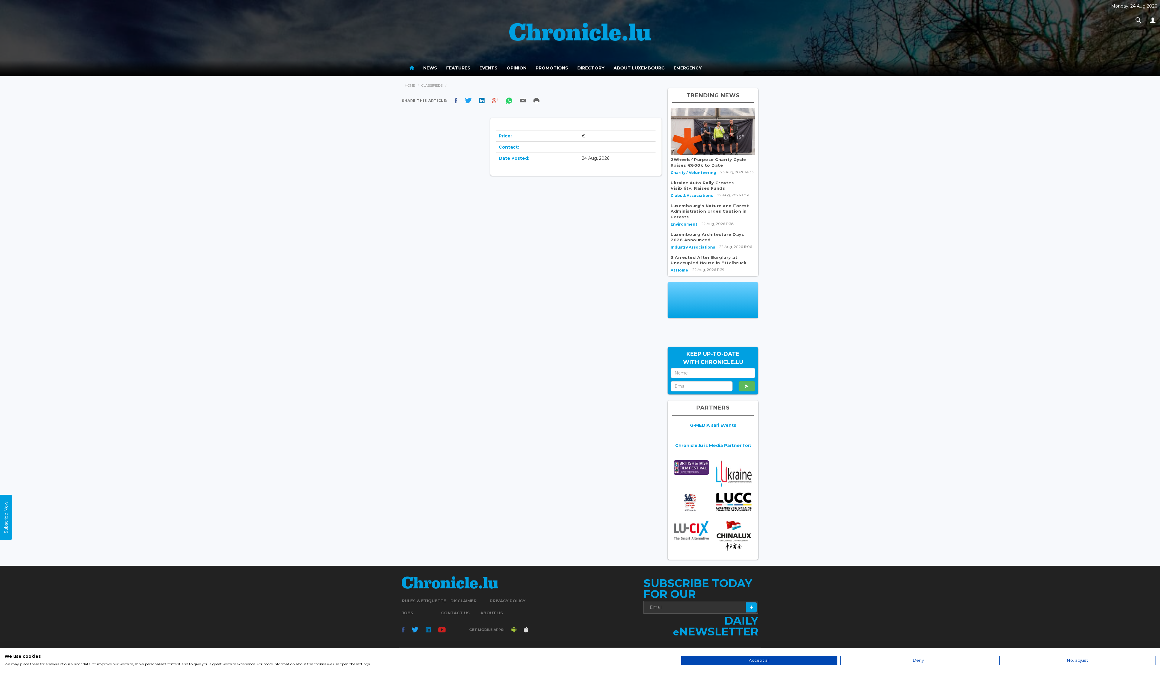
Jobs (407, 612)
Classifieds (432, 85)
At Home (679, 270)
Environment (684, 224)
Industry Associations (693, 247)
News (430, 68)
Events (488, 68)
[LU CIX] (691, 530)
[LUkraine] (734, 473)
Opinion (517, 68)
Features (458, 68)
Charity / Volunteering (693, 172)
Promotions (552, 68)
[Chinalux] (734, 536)
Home (410, 85)
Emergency (688, 68)
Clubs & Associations (692, 195)
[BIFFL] (691, 467)
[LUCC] (734, 502)
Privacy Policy (507, 600)
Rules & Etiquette (424, 600)
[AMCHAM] (691, 502)
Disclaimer (463, 600)
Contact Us (455, 612)
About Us (491, 612)
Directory (590, 68)
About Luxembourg (639, 68)
